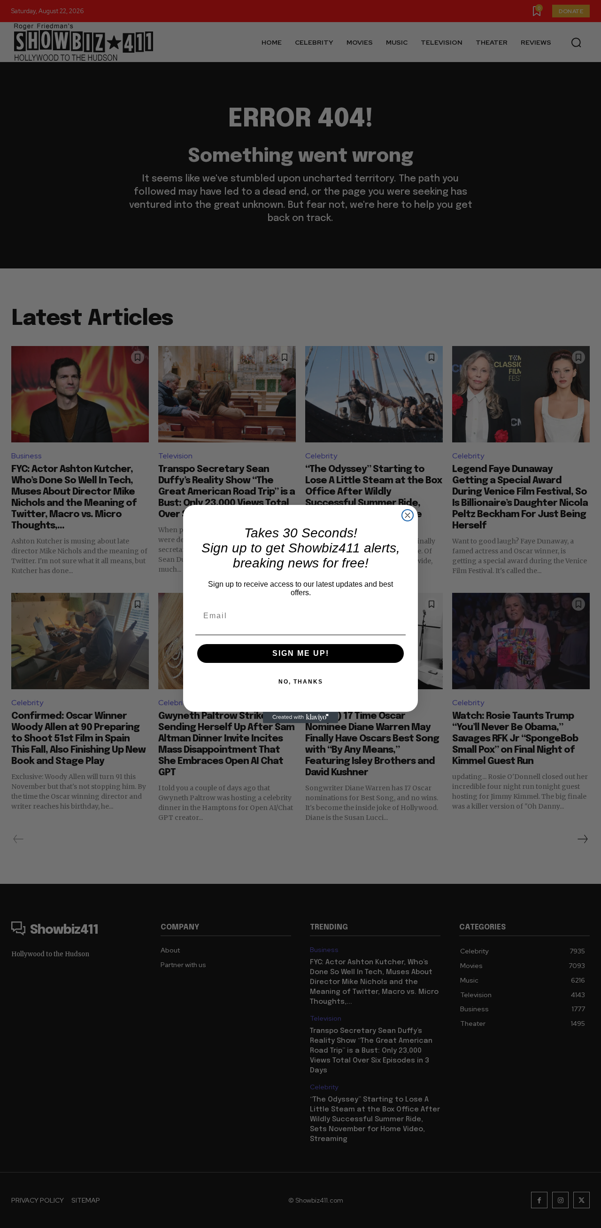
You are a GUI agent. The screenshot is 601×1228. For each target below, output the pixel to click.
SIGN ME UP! (300, 653)
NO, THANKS (300, 681)
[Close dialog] (407, 515)
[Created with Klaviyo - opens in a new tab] (300, 717)
